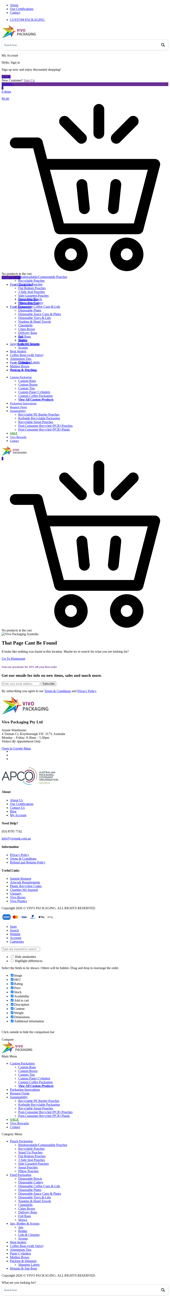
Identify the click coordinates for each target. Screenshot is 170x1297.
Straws (22, 1220)
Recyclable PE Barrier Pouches (38, 414)
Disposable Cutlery (30, 303)
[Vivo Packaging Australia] (19, 37)
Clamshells (25, 325)
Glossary (16, 893)
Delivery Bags (27, 333)
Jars (20, 336)
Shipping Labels (29, 362)
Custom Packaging (21, 377)
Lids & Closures (29, 344)
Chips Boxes (26, 329)
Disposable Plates (29, 310)
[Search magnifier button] (163, 45)
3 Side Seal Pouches (31, 292)
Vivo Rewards (18, 437)
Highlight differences (28, 961)
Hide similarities (25, 957)
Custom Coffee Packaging (35, 396)
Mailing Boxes (19, 366)
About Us (16, 800)
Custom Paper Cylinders (34, 392)
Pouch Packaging (21, 1141)
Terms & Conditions (57, 691)
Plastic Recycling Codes (26, 886)
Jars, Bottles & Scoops (24, 1223)
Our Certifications (21, 9)
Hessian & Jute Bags (23, 370)
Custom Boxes (28, 384)
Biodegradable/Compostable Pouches (42, 277)
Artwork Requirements (25, 882)
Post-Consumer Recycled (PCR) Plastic (44, 429)
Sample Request (20, 878)
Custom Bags (27, 381)
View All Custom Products (35, 399)
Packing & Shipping (23, 1261)
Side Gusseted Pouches (33, 295)
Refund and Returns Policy (27, 862)
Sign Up (29, 80)
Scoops (23, 347)
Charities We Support (24, 890)
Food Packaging (20, 1175)
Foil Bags (24, 336)
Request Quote (18, 407)
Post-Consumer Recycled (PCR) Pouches (45, 425)
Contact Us (17, 807)
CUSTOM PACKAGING (27, 19)
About (14, 5)
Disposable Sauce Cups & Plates (39, 314)
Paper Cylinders (20, 1253)
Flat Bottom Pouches (32, 288)
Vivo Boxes (18, 897)
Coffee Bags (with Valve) (26, 355)
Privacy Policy (86, 691)
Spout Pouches (28, 1167)
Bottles (22, 340)
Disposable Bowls (30, 299)
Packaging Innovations (23, 403)
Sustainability (18, 411)
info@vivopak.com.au (16, 838)
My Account (18, 815)
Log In (6, 76)
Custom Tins (26, 388)
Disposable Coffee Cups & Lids (39, 306)
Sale (13, 433)
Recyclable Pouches (31, 280)
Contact (15, 12)
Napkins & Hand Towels (34, 321)
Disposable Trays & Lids (34, 318)
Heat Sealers (18, 351)
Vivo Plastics (18, 901)
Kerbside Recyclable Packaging (39, 418)
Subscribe (48, 683)
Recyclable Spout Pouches (35, 422)
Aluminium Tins (20, 359)
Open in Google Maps (16, 748)
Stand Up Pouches (30, 284)
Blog (13, 811)
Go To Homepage (13, 658)
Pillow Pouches (28, 1171)
